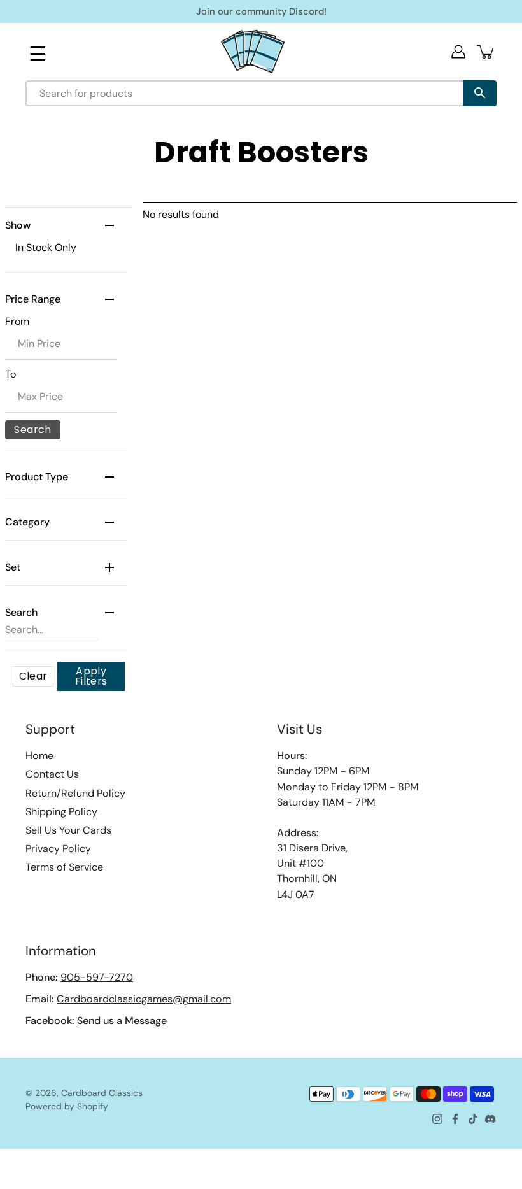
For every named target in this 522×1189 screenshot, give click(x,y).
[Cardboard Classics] (253, 51)
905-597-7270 (96, 977)
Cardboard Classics (102, 1093)
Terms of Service (64, 867)
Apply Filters (91, 676)
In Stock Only (45, 247)
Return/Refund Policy (75, 793)
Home (39, 755)
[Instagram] (437, 1119)
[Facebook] (455, 1119)
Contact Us (52, 774)
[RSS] (491, 1119)
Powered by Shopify (66, 1106)
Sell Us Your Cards (68, 830)
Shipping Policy (61, 811)
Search (32, 429)
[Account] (458, 51)
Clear (33, 676)
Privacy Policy (58, 848)
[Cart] (486, 51)
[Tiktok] (473, 1119)
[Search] (480, 93)
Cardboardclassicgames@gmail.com (144, 999)
